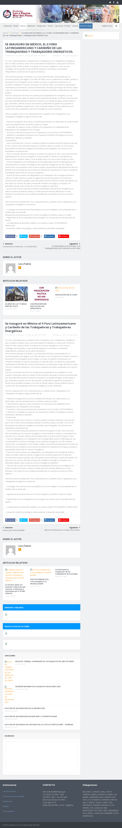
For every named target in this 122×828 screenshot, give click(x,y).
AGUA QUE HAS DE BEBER (13, 530)
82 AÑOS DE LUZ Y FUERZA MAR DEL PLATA (16, 305)
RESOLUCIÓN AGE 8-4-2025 (66, 295)
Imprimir (58, 56)
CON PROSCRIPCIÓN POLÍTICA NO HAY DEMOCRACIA (38, 306)
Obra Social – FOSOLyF (62, 26)
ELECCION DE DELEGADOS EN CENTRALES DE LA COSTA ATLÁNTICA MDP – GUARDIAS (39, 724)
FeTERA (43, 335)
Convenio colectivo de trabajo (13, 796)
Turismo (50, 26)
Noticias (23, 26)
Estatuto (6, 806)
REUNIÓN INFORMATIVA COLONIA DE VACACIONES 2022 (38, 686)
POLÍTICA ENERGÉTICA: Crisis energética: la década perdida (39, 581)
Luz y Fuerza (20, 56)
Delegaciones (41, 26)
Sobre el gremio (8, 811)
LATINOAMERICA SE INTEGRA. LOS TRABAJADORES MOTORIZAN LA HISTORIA (62, 247)
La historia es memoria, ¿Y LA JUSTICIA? (20, 246)
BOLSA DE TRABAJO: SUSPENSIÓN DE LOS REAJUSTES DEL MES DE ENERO (44, 661)
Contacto (75, 26)
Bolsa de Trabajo (86, 26)
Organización (7, 801)
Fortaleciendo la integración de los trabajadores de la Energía (66, 571)
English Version (107, 26)
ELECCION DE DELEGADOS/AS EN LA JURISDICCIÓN (25, 708)
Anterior (9, 244)
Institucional (8, 26)
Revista (16, 26)
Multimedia (31, 26)
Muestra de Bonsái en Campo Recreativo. (62, 530)
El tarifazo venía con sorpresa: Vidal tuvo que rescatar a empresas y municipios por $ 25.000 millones (15, 589)
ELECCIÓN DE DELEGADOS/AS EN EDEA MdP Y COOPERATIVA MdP (31, 716)
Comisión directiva (9, 791)
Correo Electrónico (71, 56)
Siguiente (73, 244)
